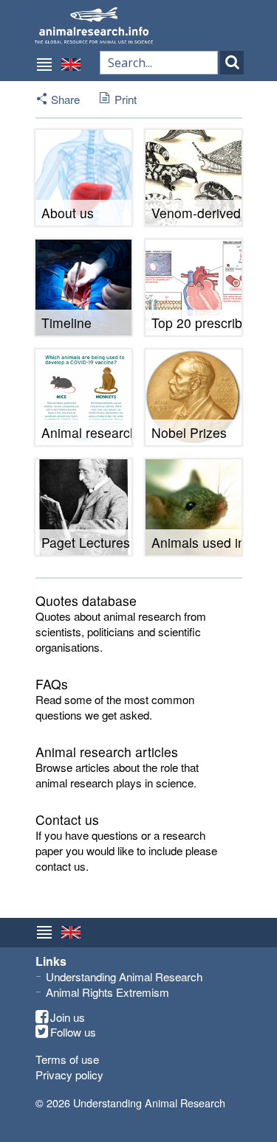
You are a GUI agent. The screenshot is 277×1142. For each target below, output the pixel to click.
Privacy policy (69, 1074)
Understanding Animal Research (124, 976)
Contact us (67, 819)
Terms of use (67, 1059)
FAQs (51, 684)
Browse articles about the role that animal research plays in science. (117, 774)
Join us (67, 1017)
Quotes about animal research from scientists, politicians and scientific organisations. (120, 631)
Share (65, 99)
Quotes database (86, 600)
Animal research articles (106, 751)
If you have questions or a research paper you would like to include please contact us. (126, 850)
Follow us (73, 1032)
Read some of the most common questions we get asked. (114, 707)
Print (125, 99)
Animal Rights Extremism (107, 992)
